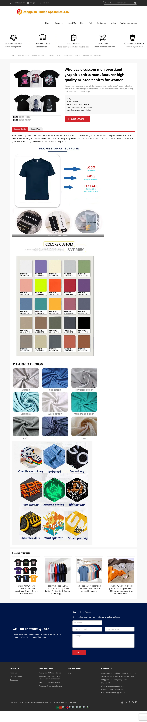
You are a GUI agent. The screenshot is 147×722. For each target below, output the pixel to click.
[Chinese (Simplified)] (60, 707)
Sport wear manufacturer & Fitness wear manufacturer (49, 677)
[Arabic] (57, 707)
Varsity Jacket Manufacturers (50, 673)
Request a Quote (76, 118)
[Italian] (77, 707)
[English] (67, 707)
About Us (72, 23)
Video (113, 23)
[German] (74, 707)
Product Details (20, 129)
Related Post (35, 129)
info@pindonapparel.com (39, 3)
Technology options (128, 23)
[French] (70, 707)
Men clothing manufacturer (49, 682)
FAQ (90, 23)
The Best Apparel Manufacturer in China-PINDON (43, 702)
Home (48, 23)
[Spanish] (89, 707)
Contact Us (101, 23)
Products (59, 23)
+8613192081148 (18, 3)
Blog (82, 23)
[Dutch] (64, 707)
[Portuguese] (81, 707)
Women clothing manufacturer (36, 55)
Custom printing (16, 676)
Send (79, 652)
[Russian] (85, 707)
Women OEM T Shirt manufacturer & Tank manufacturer (71, 55)
